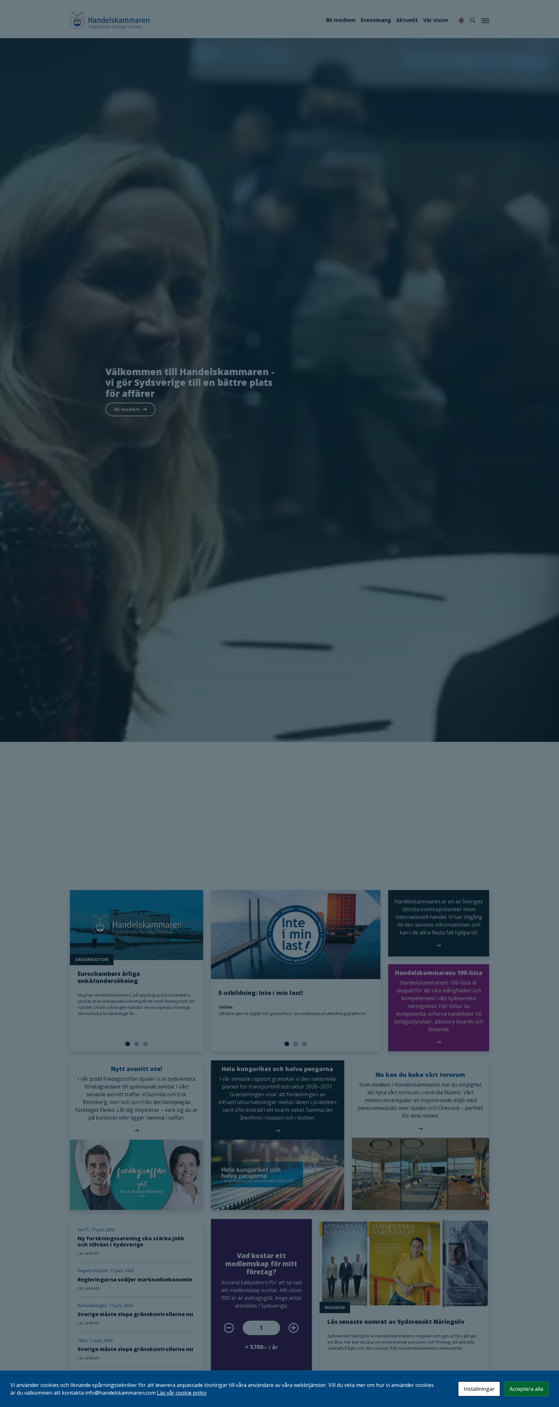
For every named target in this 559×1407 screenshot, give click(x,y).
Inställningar (479, 1388)
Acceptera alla (526, 1388)
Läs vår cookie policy (182, 1392)
